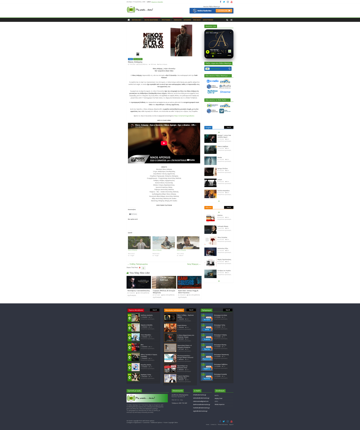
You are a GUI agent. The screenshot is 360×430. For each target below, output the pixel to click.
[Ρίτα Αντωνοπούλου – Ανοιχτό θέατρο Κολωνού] (170, 355)
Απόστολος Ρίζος (223, 237)
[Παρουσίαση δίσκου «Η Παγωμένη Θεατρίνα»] (170, 344)
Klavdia (220, 146)
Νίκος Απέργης (163, 64)
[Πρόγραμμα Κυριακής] (207, 373)
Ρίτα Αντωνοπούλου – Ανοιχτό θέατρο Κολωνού (185, 356)
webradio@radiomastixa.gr (201, 398)
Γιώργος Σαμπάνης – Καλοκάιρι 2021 (183, 377)
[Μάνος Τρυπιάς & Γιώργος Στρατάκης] (134, 353)
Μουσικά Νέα (136, 20)
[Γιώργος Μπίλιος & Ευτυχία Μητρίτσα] (164, 277)
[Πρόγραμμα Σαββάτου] (207, 363)
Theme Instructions (223, 424)
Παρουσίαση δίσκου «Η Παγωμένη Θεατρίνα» (184, 346)
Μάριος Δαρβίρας (223, 135)
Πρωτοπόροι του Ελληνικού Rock (182, 367)
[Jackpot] (210, 168)
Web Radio (197, 20)
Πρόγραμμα (166, 20)
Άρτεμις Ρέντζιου (223, 157)
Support (231, 424)
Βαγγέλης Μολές (146, 365)
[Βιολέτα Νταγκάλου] (210, 180)
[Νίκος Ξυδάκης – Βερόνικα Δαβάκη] (170, 314)
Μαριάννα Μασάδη (146, 325)
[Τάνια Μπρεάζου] (134, 334)
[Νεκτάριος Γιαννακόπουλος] (139, 277)
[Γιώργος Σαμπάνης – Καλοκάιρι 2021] (170, 375)
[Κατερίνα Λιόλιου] (210, 191)
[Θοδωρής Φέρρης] (210, 215)
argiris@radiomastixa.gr (200, 411)
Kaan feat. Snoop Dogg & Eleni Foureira (188, 291)
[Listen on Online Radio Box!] (211, 9)
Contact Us (213, 424)
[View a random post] (231, 20)
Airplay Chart (218, 398)
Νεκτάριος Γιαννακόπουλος (139, 290)
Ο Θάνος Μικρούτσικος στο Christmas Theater (185, 336)
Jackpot (220, 168)
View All (229, 127)
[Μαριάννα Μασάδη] (134, 324)
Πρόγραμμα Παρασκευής (221, 354)
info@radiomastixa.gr (199, 395)
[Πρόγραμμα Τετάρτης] (207, 334)
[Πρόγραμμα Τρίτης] (207, 324)
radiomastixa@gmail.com (200, 401)
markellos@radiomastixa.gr (201, 408)
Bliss (142, 345)
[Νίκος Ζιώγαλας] (210, 226)
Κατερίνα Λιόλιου (223, 190)
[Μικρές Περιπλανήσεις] (210, 248)
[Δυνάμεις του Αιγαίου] (210, 259)
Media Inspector (220, 404)
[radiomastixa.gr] (129, 20)
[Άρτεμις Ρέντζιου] (210, 157)
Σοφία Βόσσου (182, 325)
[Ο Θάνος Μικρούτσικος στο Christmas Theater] (170, 334)
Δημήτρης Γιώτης (146, 374)
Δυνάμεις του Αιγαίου (224, 259)
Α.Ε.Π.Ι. (217, 395)
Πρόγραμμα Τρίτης (219, 325)
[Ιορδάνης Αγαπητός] (134, 314)
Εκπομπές (187, 20)
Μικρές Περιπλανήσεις (224, 248)
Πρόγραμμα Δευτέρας (220, 315)
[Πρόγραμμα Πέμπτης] (207, 344)
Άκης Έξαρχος (194, 264)
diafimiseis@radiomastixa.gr (201, 404)
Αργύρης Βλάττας (142, 64)
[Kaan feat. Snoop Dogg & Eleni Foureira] (189, 277)
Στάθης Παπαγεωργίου (138, 264)
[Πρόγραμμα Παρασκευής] (207, 353)
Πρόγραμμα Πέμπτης (220, 345)
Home (207, 424)
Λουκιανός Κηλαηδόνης (225, 270)
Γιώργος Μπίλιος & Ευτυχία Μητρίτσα (164, 291)
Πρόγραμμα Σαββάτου (221, 364)
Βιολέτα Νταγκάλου (224, 179)
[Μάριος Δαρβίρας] (210, 135)
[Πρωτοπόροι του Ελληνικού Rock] (170, 365)
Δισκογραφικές (208, 20)
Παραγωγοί (177, 20)
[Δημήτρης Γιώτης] (134, 374)
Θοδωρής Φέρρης (223, 215)
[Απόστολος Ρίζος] (210, 237)
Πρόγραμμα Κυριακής (220, 374)
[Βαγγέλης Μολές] (134, 364)
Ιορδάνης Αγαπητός (147, 315)
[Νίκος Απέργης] (139, 242)
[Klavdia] (210, 146)
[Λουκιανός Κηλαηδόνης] (210, 271)
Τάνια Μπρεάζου (156, 2)
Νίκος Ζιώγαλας (222, 226)
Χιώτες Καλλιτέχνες (151, 20)
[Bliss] (134, 344)
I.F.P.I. (216, 401)
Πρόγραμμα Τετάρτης (220, 335)
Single (130, 59)
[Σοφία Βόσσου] (170, 324)
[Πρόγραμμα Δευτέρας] (207, 314)
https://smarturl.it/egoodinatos (184, 116)
